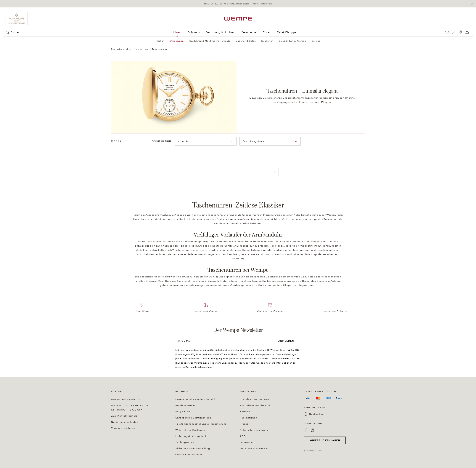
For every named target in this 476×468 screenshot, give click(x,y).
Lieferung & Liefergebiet (190, 436)
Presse (243, 423)
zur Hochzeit (182, 219)
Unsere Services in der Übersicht (196, 399)
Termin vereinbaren (123, 428)
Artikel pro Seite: (162, 141)
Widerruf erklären (325, 440)
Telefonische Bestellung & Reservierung (201, 423)
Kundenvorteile (185, 405)
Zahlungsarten (184, 442)
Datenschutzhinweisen (198, 367)
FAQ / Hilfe (182, 411)
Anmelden (286, 341)
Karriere (244, 411)
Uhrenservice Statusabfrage (193, 417)
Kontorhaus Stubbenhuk (255, 405)
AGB (242, 436)
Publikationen (248, 417)
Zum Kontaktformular (125, 415)
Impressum (246, 442)
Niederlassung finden (124, 422)
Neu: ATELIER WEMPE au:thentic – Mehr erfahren (238, 3)
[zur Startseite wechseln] (238, 19)
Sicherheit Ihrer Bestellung (192, 448)
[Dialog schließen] (473, 4)
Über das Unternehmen (254, 399)
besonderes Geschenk (264, 276)
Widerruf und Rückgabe (190, 430)
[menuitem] (447, 32)
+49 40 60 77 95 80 (125, 399)
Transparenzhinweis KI (253, 448)
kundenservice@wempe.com (193, 363)
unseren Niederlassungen (189, 285)
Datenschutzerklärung (253, 430)
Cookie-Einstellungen (189, 454)
